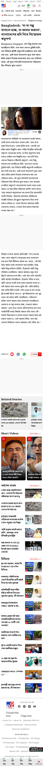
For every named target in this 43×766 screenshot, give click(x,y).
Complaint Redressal (14, 724)
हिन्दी (2, 1)
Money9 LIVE (26, 751)
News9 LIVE (15, 751)
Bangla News (6, 20)
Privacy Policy (30, 724)
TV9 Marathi (23, 738)
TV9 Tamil (9, 747)
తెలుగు (20, 1)
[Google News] (18, 354)
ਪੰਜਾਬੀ (39, 1)
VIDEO (18, 15)
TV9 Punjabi (34, 742)
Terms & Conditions (20, 729)
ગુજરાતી (32, 1)
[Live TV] (33, 5)
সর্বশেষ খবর (9, 11)
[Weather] (19, 5)
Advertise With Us (31, 720)
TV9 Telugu (35, 738)
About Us (17, 720)
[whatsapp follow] (24, 354)
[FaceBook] (19, 706)
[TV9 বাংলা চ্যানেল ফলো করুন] (28, 6)
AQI (23, 5)
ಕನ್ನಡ (14, 1)
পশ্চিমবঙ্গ (26, 11)
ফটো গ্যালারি (27, 15)
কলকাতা (18, 11)
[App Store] (28, 717)
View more (34, 433)
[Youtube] (12, 354)
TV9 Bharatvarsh (9, 738)
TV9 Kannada (8, 742)
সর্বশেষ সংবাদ (8, 486)
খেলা (32, 11)
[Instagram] (29, 706)
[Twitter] (24, 706)
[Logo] (3, 6)
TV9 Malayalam (22, 747)
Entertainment (20, 20)
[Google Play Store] (13, 714)
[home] (2, 11)
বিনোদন (38, 11)
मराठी (26, 1)
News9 (8, 1)
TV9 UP (34, 747)
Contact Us (7, 720)
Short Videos (9, 434)
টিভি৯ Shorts (8, 15)
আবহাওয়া (37, 15)
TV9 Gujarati (21, 742)
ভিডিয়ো (5, 559)
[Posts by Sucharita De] (4, 133)
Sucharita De (12, 131)
